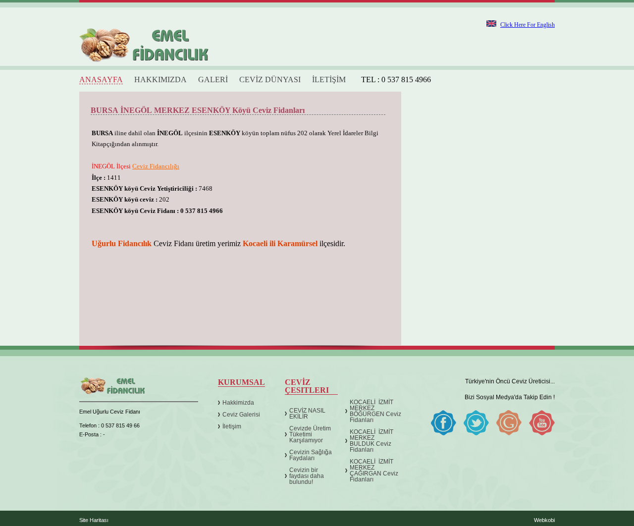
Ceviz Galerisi (241, 415)
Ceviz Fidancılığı (155, 166)
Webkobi (544, 520)
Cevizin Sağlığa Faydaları (310, 455)
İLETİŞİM (329, 80)
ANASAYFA (101, 80)
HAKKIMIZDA (160, 80)
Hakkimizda (238, 403)
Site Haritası (93, 520)
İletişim (231, 426)
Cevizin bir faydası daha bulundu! (306, 476)
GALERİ (213, 80)
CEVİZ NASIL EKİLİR (307, 414)
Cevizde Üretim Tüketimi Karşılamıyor (310, 434)
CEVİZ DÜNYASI (270, 80)
